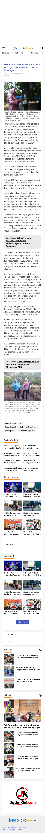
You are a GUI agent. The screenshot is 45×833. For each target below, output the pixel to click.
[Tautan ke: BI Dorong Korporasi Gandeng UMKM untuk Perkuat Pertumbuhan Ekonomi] (9, 683)
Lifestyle (6, 75)
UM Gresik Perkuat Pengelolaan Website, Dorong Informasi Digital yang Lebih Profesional (32, 495)
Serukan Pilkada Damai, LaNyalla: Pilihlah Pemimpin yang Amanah (30, 447)
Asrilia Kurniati (10, 423)
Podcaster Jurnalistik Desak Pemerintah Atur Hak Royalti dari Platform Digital (26, 758)
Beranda (22, 827)
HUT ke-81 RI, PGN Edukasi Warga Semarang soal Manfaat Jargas (28, 668)
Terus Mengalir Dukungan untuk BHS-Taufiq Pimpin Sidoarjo (32, 462)
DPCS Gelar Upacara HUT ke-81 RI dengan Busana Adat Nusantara (12, 514)
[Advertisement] (22, 22)
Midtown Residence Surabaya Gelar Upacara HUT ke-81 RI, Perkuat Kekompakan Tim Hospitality (32, 514)
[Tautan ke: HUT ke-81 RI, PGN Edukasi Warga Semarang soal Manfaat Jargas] (9, 671)
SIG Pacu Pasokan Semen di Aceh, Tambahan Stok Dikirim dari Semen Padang (27, 656)
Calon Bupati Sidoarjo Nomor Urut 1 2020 (21, 427)
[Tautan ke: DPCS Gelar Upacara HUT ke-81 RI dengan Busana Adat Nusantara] (9, 772)
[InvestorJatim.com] (23, 48)
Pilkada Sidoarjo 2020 (26, 431)
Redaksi (21, 829)
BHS (20, 423)
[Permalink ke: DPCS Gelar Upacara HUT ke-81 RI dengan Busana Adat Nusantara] (13, 506)
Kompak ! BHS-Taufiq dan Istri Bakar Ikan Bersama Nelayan (12, 462)
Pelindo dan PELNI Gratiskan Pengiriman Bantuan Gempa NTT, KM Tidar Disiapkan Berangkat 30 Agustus (26, 746)
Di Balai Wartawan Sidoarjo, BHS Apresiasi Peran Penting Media (30, 469)
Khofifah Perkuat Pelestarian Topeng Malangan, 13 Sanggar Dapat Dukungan (12, 495)
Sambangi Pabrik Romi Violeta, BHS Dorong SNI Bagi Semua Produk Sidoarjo (13, 469)
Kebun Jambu (10, 431)
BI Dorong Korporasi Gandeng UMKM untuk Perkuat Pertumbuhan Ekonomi (27, 680)
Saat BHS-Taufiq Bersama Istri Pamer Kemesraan (31, 454)
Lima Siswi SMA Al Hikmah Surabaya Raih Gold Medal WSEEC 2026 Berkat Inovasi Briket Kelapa (12, 533)
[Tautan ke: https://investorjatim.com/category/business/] (40, 650)
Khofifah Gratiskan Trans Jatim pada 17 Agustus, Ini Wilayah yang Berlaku (31, 533)
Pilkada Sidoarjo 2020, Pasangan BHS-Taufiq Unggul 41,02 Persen (13, 447)
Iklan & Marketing (8, 829)
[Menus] (4, 48)
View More (22, 622)
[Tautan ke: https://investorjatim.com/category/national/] (40, 695)
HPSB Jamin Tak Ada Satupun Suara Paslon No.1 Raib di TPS (12, 454)
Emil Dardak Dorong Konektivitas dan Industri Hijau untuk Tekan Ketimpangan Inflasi (22, 726)
